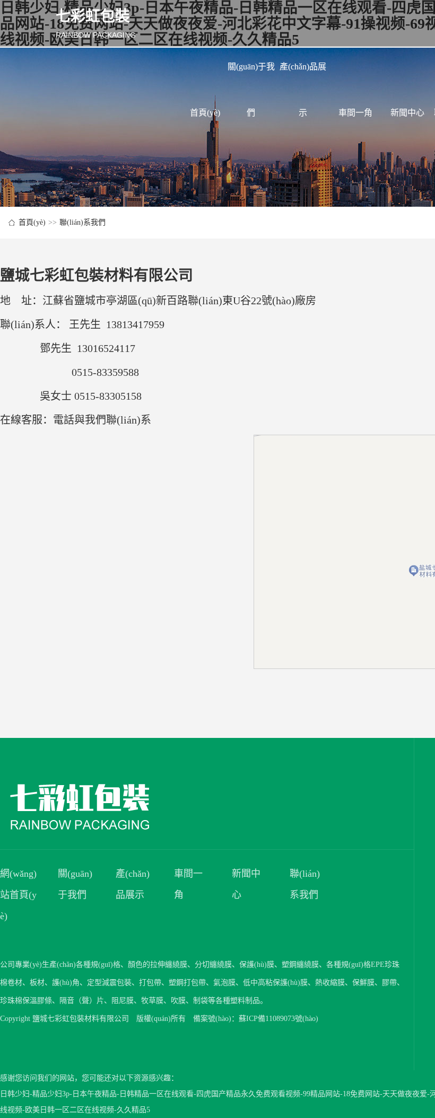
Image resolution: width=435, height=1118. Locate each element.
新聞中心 (407, 112)
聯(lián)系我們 (82, 222)
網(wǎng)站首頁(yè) (18, 894)
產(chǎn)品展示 (303, 76)
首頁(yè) (205, 112)
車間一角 (355, 112)
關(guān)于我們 (251, 76)
